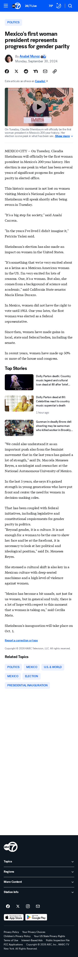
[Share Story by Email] (45, 71)
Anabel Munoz (30, 56)
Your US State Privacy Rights (49, 936)
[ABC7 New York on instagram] (28, 906)
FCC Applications (13, 944)
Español (40, 81)
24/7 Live (31, 6)
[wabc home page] (10, 847)
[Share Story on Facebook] (6, 71)
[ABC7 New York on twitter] (18, 906)
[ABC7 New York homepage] (16, 5)
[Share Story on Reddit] (26, 71)
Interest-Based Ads (32, 940)
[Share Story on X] (16, 71)
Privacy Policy (11, 932)
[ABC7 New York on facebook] (8, 906)
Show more (62, 136)
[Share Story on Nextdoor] (35, 71)
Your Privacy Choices (33, 932)
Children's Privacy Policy (17, 936)
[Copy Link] (54, 71)
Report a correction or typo (21, 640)
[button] (5, 5)
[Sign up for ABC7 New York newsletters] (38, 906)
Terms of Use (11, 940)
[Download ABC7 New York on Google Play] (36, 917)
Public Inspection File (57, 940)
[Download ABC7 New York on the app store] (14, 917)
